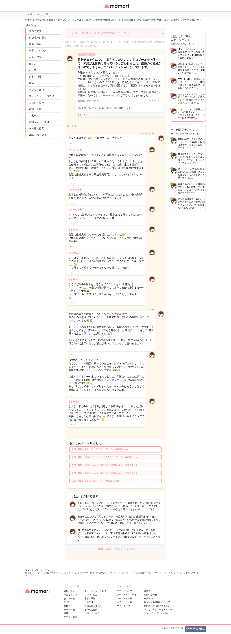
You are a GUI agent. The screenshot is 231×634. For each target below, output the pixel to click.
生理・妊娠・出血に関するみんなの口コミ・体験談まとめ (99, 449)
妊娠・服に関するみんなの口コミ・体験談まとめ (95, 481)
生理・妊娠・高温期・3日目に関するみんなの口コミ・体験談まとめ (104, 473)
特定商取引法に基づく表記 (157, 606)
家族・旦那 (35, 109)
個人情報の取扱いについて (157, 602)
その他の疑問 (36, 128)
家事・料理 (35, 76)
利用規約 (148, 598)
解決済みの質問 (38, 37)
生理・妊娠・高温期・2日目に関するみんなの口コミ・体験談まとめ (104, 465)
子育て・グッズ (38, 50)
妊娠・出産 (35, 44)
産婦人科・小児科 (39, 122)
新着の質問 (35, 31)
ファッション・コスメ (41, 96)
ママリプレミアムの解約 (156, 613)
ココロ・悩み (36, 102)
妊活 (31, 83)
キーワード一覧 (124, 598)
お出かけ (34, 115)
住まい (32, 63)
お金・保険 (35, 57)
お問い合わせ (150, 594)
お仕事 (32, 70)
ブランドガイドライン (128, 594)
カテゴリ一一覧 (124, 602)
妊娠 (93, 108)
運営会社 (148, 591)
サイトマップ (123, 606)
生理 (83, 108)
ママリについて (124, 591)
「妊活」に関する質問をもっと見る (115, 548)
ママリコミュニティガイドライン (160, 609)
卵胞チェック (123, 108)
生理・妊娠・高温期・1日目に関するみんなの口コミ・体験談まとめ (104, 457)
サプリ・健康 (36, 89)
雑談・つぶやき (38, 135)
